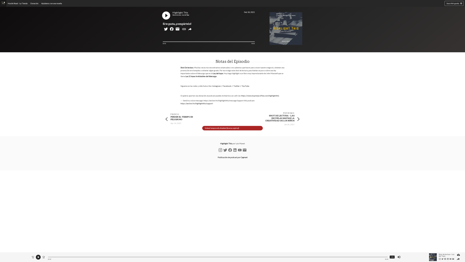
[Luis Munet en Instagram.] (220, 150)
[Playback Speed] (392, 257)
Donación (34, 3)
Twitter (236, 86)
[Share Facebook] (172, 30)
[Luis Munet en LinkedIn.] (235, 150)
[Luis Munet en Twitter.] (225, 150)
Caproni (244, 157)
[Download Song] (458, 255)
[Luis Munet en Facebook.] (230, 150)
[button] (166, 19)
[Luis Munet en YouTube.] (240, 150)
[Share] (190, 29)
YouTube (245, 86)
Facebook (227, 86)
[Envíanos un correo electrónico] (244, 150)
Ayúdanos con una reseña (51, 3)
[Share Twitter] (166, 30)
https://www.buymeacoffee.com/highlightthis (260, 95)
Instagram (216, 86)
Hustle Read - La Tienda (17, 3)
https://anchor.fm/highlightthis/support (197, 103)
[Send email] (177, 30)
